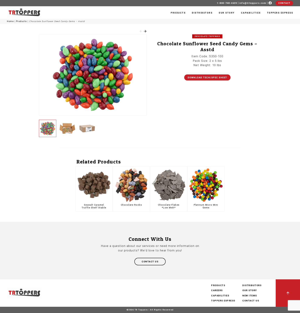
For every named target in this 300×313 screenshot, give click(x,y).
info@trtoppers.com (252, 3)
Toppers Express (280, 13)
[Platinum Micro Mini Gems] (206, 185)
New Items (249, 295)
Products (178, 13)
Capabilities (251, 13)
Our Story (227, 13)
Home (10, 21)
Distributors (202, 13)
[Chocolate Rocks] (131, 185)
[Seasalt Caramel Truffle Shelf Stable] (94, 185)
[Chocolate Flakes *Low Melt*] (168, 185)
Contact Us (250, 300)
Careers (217, 290)
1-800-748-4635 (227, 3)
